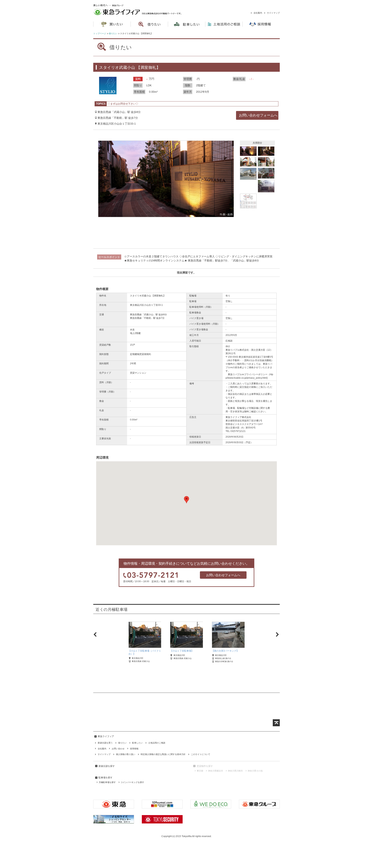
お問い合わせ (118, 748)
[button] (186, 499)
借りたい (113, 33)
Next (276, 634)
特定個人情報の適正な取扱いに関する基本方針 (163, 754)
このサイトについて (200, 754)
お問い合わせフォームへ (223, 575)
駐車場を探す (105, 777)
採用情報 (134, 748)
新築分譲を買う (105, 743)
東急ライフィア (143, 9)
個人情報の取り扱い (125, 754)
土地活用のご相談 (223, 24)
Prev (96, 634)
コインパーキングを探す (132, 782)
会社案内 (258, 13)
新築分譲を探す (106, 766)
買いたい (112, 24)
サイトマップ (273, 13)
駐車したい (137, 743)
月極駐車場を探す (107, 782)
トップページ (99, 33)
